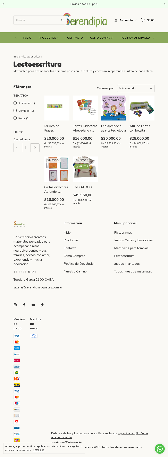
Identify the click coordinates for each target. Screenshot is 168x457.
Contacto (75, 38)
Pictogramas (123, 232)
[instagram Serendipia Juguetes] (15, 305)
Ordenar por (105, 88)
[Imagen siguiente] (63, 105)
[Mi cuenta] (116, 20)
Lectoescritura (124, 256)
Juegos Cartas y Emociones (133, 240)
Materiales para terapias (131, 248)
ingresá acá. (126, 433)
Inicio (27, 38)
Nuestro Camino (75, 271)
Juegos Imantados (127, 263)
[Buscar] (63, 20)
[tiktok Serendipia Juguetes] (42, 305)
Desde (18, 139)
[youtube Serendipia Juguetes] (33, 305)
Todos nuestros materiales (133, 271)
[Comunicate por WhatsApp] (160, 449)
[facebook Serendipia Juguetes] (24, 305)
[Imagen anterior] (50, 105)
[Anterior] (3, 4)
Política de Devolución (139, 38)
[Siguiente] (165, 4)
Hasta (26, 139)
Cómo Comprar (101, 38)
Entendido (38, 450)
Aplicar (35, 147)
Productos (47, 38)
